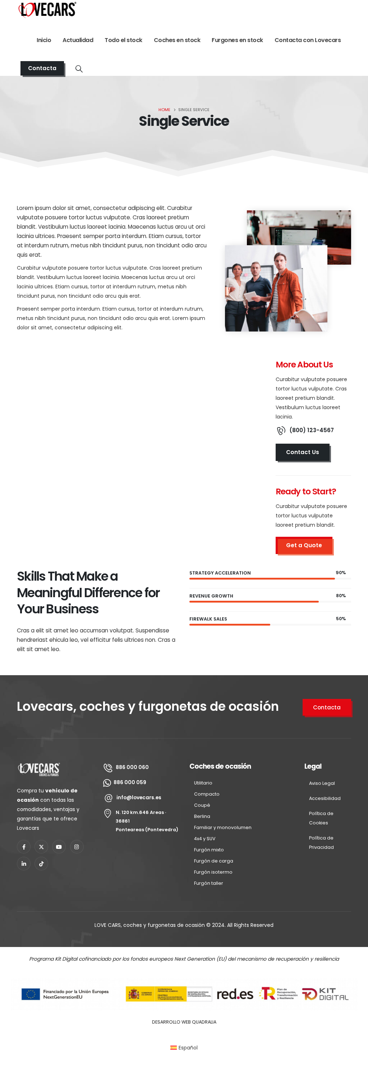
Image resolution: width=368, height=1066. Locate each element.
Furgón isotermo (213, 872)
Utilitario (203, 783)
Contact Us (302, 452)
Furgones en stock (237, 40)
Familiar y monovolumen (223, 827)
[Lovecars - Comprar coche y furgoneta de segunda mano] (47, 9)
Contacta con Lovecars (308, 40)
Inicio (44, 40)
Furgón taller (208, 883)
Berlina (202, 816)
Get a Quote (304, 545)
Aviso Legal (322, 783)
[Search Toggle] (79, 68)
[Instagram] (77, 847)
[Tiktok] (41, 863)
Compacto (207, 794)
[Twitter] (41, 847)
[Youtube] (59, 847)
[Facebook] (24, 847)
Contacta (42, 68)
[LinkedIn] (24, 863)
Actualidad (78, 40)
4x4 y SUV (205, 839)
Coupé (202, 805)
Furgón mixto (209, 850)
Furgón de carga (213, 861)
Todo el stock (123, 40)
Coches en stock (177, 40)
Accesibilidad (325, 798)
